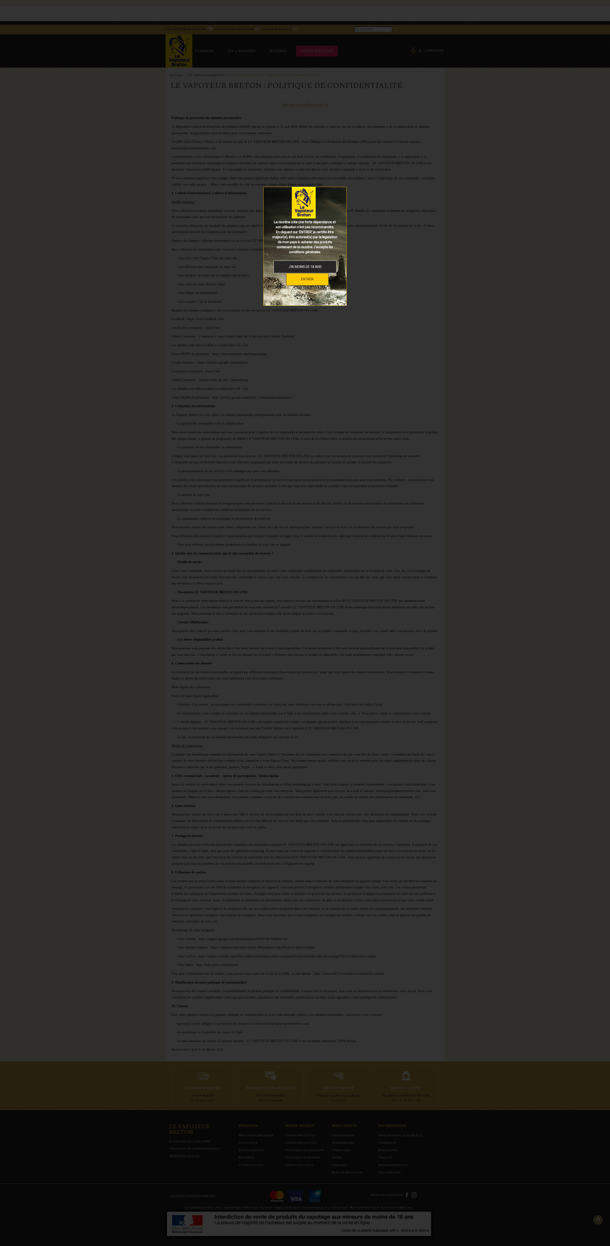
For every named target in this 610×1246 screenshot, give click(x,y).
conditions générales (304, 252)
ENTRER (307, 279)
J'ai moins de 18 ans (305, 267)
